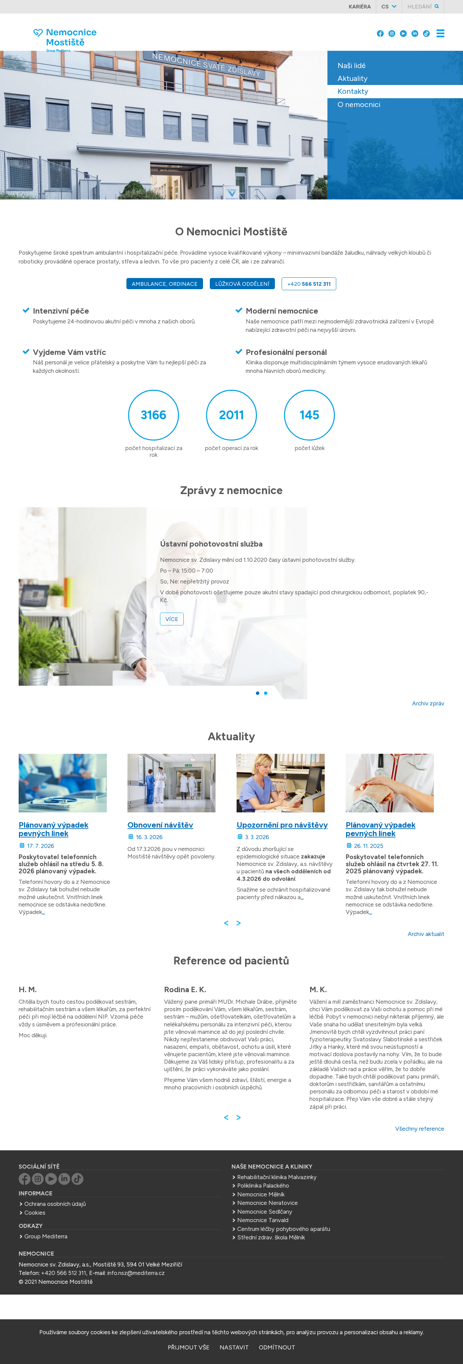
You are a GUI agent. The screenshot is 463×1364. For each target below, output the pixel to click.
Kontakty (353, 91)
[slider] (231, 130)
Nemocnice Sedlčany (264, 1211)
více (171, 619)
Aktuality (353, 78)
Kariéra (360, 6)
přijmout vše (188, 1347)
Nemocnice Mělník (261, 1194)
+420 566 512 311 (63, 1273)
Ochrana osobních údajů (55, 1203)
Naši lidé (352, 65)
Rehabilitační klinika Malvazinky (277, 1177)
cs (385, 6)
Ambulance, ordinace (165, 284)
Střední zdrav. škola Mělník (271, 1237)
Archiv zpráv (428, 703)
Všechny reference (419, 1128)
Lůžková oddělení (242, 284)
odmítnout (277, 1347)
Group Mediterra (45, 1236)
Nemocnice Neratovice (267, 1202)
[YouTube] (403, 27)
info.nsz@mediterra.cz (136, 1273)
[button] (258, 693)
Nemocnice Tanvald (262, 1220)
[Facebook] (380, 27)
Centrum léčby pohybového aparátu (283, 1229)
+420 (309, 284)
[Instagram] (391, 27)
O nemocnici (359, 104)
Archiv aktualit (426, 934)
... (43, 912)
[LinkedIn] (414, 27)
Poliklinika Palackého (263, 1185)
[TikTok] (426, 27)
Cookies (34, 1212)
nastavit (234, 1347)
